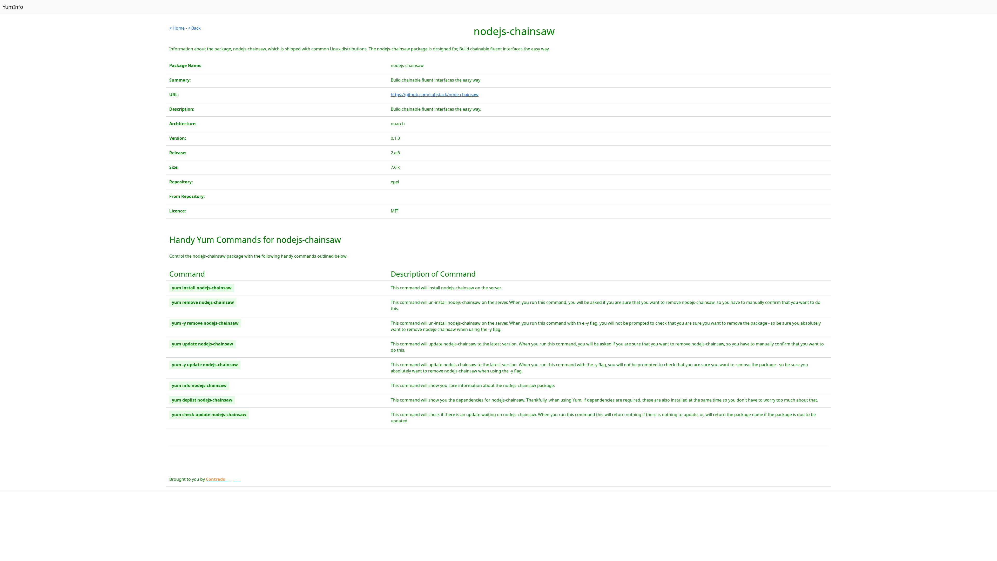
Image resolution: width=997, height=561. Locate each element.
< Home (177, 28)
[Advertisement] (83, 61)
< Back (194, 28)
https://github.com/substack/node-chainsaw (435, 94)
